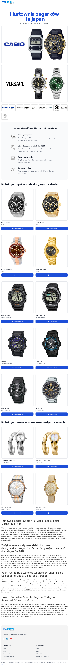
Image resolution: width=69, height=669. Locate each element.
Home (4, 648)
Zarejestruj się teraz (17, 228)
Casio (37, 648)
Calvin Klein (39, 654)
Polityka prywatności (8, 656)
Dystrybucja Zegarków (42, 656)
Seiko (37, 651)
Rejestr (5, 651)
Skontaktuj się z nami (8, 654)
